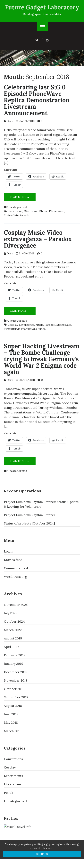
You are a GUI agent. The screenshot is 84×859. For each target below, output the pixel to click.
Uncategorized (17, 207)
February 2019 (14, 655)
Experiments (13, 776)
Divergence (26, 324)
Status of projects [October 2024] (29, 523)
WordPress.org (15, 577)
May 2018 (11, 722)
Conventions (13, 759)
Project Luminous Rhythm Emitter (29, 515)
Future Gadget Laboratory (42, 7)
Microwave (31, 211)
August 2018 (13, 706)
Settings (42, 854)
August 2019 (13, 638)
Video (42, 329)
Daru (10, 121)
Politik (8, 793)
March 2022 (13, 630)
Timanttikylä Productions (20, 329)
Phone (43, 211)
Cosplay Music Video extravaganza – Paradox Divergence (38, 239)
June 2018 (11, 714)
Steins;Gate (11, 215)
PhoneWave (56, 211)
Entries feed (13, 560)
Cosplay (13, 324)
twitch (24, 215)
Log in (8, 551)
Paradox (50, 324)
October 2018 (14, 689)
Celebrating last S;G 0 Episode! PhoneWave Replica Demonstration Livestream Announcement (36, 100)
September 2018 (16, 697)
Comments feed (16, 568)
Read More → (23, 198)
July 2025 (10, 613)
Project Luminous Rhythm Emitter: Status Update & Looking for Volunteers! (41, 504)
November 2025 (16, 605)
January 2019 (13, 663)
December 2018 (15, 672)
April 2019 (11, 647)
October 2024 (14, 621)
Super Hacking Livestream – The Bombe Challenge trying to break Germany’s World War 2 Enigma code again (42, 359)
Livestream (15, 211)
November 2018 (15, 680)
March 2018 (12, 731)
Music (39, 324)
